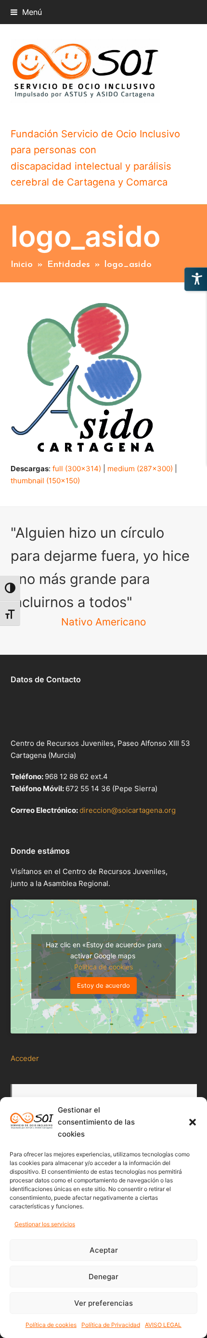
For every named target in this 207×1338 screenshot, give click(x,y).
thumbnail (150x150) (45, 480)
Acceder (25, 1058)
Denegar (103, 1276)
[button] (192, 1122)
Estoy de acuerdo (103, 985)
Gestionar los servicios (44, 1224)
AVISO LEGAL (163, 1324)
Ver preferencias (103, 1303)
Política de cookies (51, 1324)
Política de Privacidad (110, 1324)
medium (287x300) (140, 468)
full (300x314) (76, 468)
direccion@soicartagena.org (127, 810)
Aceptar (104, 1250)
